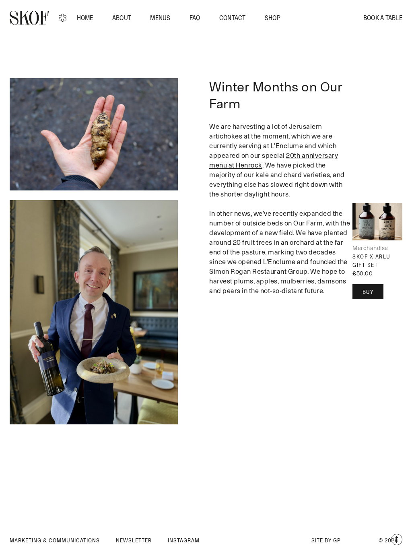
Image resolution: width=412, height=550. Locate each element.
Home (85, 17)
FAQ (195, 17)
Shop (272, 17)
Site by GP (326, 540)
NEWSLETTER (134, 540)
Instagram (184, 540)
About (121, 17)
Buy (368, 292)
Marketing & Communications (55, 540)
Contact (232, 17)
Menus (160, 17)
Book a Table (382, 17)
